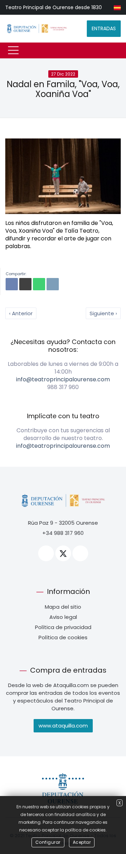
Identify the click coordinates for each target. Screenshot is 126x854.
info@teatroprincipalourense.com (63, 379)
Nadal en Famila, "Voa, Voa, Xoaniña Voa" (63, 89)
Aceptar (82, 842)
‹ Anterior (21, 313)
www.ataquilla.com (63, 725)
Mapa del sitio (63, 606)
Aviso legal (63, 617)
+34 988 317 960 (63, 533)
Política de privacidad (63, 627)
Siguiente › (103, 313)
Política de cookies (63, 637)
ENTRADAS (104, 28)
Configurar (48, 842)
